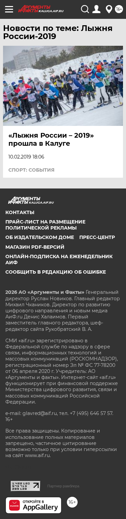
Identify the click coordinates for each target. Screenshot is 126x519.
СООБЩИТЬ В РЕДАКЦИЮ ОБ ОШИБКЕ (55, 272)
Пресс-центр (97, 237)
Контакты (19, 212)
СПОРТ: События (31, 170)
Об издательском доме (39, 237)
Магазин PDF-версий (35, 247)
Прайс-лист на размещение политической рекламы (45, 225)
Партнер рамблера (63, 486)
